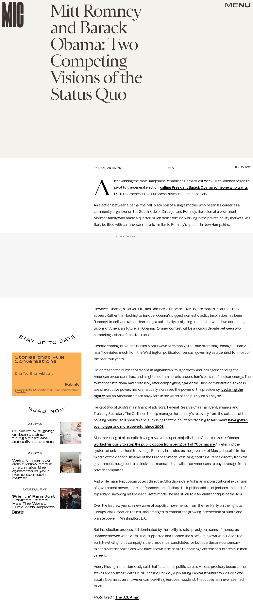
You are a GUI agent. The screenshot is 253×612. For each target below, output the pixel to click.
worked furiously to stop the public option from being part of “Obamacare (154, 444)
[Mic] (13, 15)
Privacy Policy (20, 392)
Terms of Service (67, 390)
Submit (71, 384)
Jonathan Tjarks (109, 167)
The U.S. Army (127, 597)
